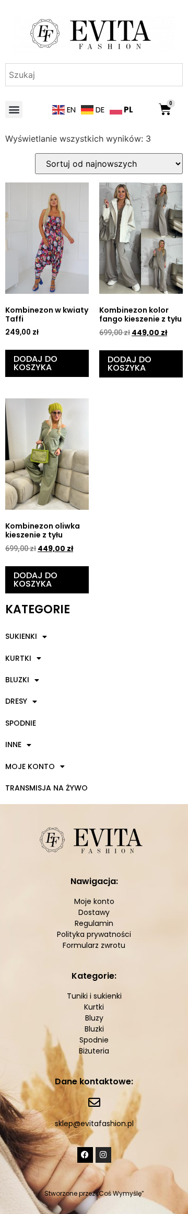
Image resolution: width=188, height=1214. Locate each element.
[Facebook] (85, 1155)
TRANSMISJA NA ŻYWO (46, 788)
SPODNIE (20, 723)
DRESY (16, 701)
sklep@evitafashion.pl (94, 1123)
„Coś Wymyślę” (120, 1193)
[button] (13, 109)
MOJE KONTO (30, 766)
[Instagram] (103, 1155)
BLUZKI (17, 679)
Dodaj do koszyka (35, 363)
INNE (13, 744)
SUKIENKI (21, 636)
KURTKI (18, 658)
